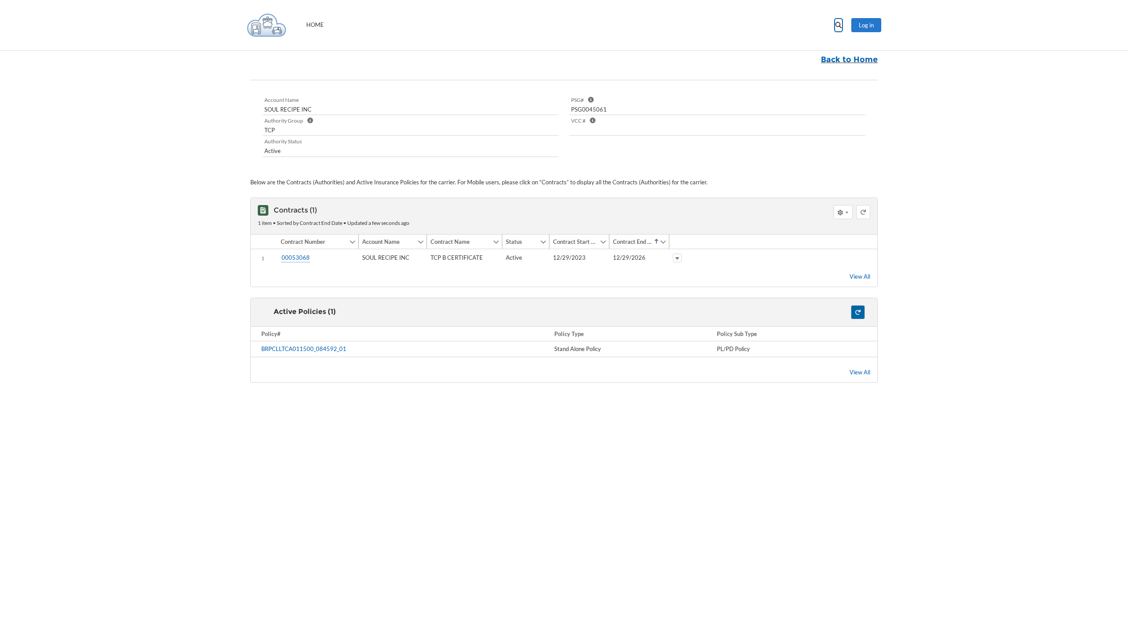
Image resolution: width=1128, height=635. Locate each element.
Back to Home (849, 59)
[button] (313, 242)
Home (315, 24)
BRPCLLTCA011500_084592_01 (303, 348)
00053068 (296, 257)
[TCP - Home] (266, 25)
